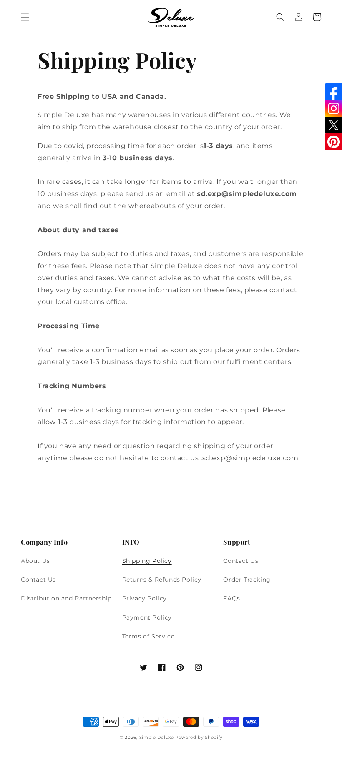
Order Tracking (246, 579)
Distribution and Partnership (66, 598)
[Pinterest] (333, 141)
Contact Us (38, 579)
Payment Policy (147, 617)
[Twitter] (333, 125)
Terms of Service (148, 636)
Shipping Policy (147, 561)
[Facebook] (333, 91)
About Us (35, 561)
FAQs (231, 598)
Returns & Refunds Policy (161, 579)
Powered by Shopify (198, 737)
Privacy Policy (144, 598)
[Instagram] (333, 108)
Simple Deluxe (156, 737)
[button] (25, 17)
